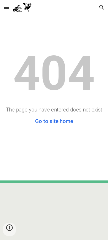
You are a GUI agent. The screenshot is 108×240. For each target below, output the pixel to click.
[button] (6, 7)
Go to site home (54, 121)
